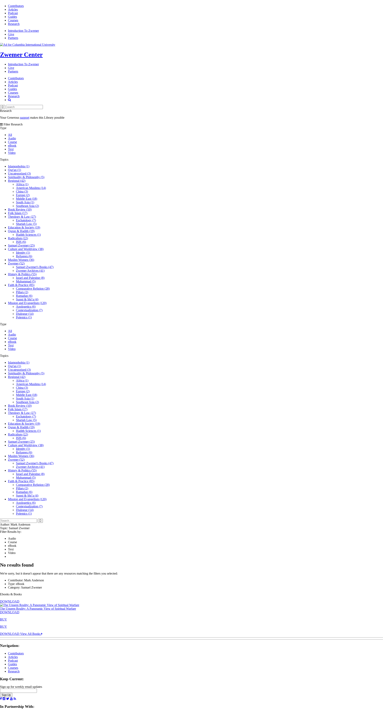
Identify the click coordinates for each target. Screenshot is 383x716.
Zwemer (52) (16, 263)
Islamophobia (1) (18, 166)
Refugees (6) (24, 256)
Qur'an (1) (14, 170)
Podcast (13, 13)
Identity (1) (23, 252)
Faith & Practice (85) (21, 285)
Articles (13, 9)
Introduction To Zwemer (23, 30)
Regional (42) (16, 180)
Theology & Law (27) (22, 216)
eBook (12, 145)
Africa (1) (22, 184)
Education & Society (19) (24, 227)
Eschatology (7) (26, 220)
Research (14, 24)
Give (11, 34)
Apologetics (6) (26, 306)
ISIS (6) (21, 242)
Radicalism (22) (18, 238)
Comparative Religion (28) (33, 288)
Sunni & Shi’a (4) (27, 299)
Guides (12, 16)
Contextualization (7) (29, 310)
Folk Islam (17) (17, 213)
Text (11, 149)
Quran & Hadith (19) (21, 231)
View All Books (30, 633)
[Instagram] (4, 699)
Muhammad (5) (26, 281)
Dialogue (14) (25, 313)
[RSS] (15, 699)
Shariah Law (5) (26, 224)
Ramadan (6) (24, 295)
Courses (13, 20)
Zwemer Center (21, 54)
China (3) (22, 191)
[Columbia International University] (27, 44)
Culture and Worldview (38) (25, 249)
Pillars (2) (22, 292)
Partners (13, 38)
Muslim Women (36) (21, 260)
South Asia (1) (25, 202)
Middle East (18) (26, 198)
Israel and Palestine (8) (30, 277)
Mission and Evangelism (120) (27, 303)
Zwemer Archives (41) (30, 270)
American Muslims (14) (31, 188)
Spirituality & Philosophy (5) (26, 177)
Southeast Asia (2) (27, 206)
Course (12, 142)
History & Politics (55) (22, 274)
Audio (12, 138)
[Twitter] (7, 699)
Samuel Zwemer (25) (21, 245)
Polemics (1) (24, 317)
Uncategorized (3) (19, 173)
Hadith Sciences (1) (28, 234)
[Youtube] (11, 699)
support (24, 117)
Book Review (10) (20, 209)
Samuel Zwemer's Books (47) (34, 267)
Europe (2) (23, 195)
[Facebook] (1, 699)
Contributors (16, 6)
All (10, 134)
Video (12, 152)
